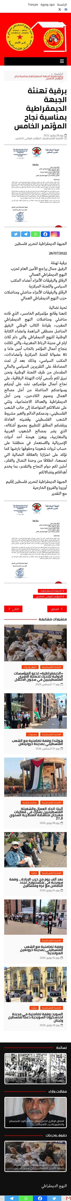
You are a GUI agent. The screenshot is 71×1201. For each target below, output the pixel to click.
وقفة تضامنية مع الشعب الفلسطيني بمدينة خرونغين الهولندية (41, 949)
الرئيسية (62, 4)
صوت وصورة (48, 4)
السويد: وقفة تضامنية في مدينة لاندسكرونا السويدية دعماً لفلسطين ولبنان (35, 1017)
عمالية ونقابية (30, 803)
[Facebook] (45, 234)
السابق (55, 609)
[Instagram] (55, 234)
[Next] (59, 1069)
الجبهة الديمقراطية (51, 591)
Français (33, 4)
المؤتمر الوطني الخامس (28, 138)
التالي (15, 609)
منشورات (32, 734)
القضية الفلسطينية (53, 138)
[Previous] (12, 1113)
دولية (34, 873)
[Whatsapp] (35, 234)
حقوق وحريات (30, 667)
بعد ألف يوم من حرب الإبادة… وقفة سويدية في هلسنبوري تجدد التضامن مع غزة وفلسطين (36, 882)
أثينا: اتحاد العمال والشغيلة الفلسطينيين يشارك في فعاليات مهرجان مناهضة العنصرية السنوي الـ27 (36, 813)
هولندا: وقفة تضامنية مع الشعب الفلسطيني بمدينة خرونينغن (37, 742)
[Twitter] (15, 234)
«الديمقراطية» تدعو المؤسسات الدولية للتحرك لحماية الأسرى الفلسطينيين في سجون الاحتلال (38, 676)
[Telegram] (25, 234)
